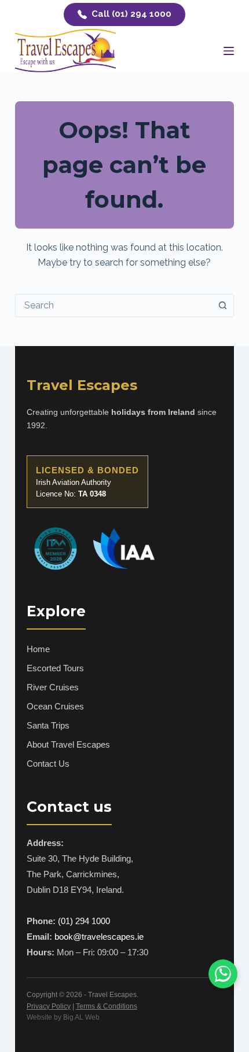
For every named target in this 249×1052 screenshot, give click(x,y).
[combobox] (113, 305)
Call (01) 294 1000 (131, 14)
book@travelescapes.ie (99, 936)
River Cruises (53, 687)
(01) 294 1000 (84, 921)
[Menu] (229, 51)
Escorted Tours (55, 668)
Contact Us (48, 763)
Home (38, 649)
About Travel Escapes (68, 744)
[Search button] (222, 306)
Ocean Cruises (55, 706)
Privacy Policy (49, 1006)
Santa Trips (48, 725)
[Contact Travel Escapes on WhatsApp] (222, 973)
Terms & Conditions (106, 1006)
